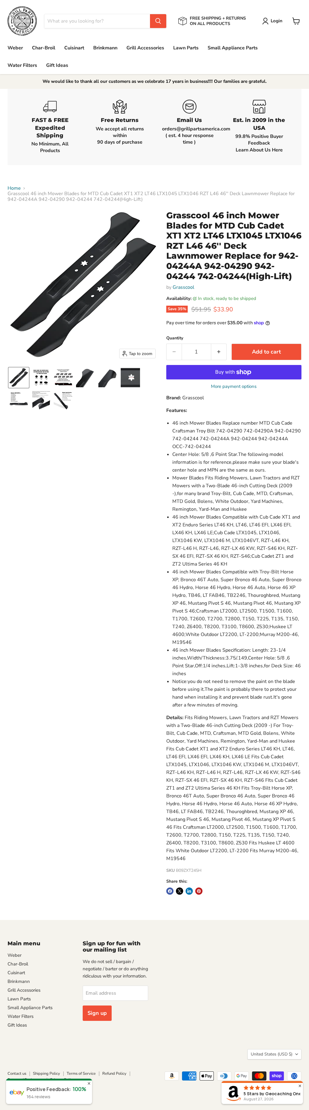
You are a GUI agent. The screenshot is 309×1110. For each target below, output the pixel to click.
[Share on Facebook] (170, 891)
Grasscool (183, 287)
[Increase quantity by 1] (219, 352)
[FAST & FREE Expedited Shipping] (50, 127)
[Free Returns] (119, 127)
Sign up (97, 1013)
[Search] (158, 21)
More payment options (233, 386)
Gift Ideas (57, 65)
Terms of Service (81, 1073)
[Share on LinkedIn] (189, 891)
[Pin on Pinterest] (198, 891)
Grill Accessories (145, 48)
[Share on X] (179, 891)
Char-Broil (43, 48)
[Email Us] (189, 127)
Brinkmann (105, 48)
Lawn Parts (186, 48)
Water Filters (22, 65)
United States (271, 1054)
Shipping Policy (46, 1073)
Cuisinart (74, 48)
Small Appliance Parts (233, 48)
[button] (273, 21)
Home (14, 188)
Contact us (17, 1073)
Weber (15, 48)
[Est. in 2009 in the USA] (259, 127)
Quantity (174, 338)
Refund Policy (114, 1073)
